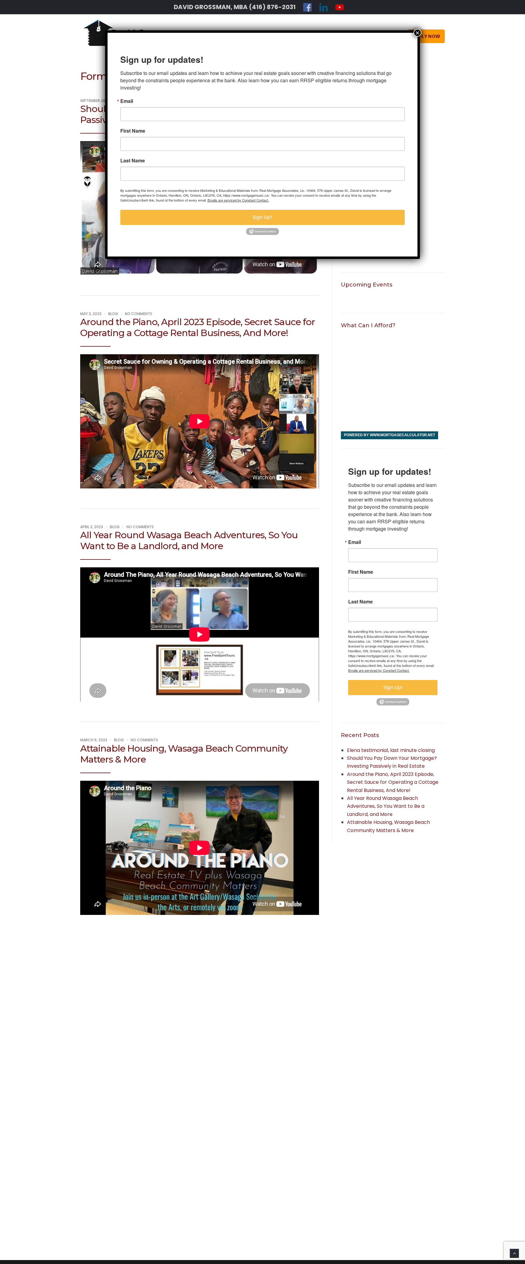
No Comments (138, 313)
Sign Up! (393, 687)
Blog (113, 313)
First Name (360, 571)
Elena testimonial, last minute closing (391, 750)
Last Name (360, 601)
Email (354, 542)
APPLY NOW (426, 36)
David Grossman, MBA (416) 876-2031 (235, 7)
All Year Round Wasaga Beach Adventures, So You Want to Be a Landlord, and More (189, 540)
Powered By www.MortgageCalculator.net (389, 435)
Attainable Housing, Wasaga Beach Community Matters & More (184, 754)
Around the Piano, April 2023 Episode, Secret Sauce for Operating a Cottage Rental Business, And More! (197, 327)
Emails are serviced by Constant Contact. (379, 670)
